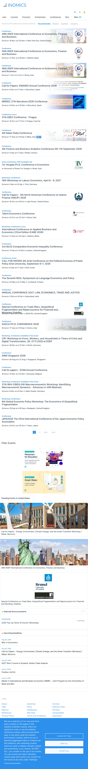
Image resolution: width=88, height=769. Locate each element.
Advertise (31, 704)
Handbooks (32, 710)
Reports (5, 710)
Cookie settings (64, 736)
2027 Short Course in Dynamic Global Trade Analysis (25, 663)
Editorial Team (58, 707)
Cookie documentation (12, 763)
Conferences (55, 17)
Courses (14, 17)
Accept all (64, 751)
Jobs (4, 17)
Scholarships (40, 17)
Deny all (64, 743)
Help (4, 707)
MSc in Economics (10, 642)
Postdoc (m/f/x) (8, 672)
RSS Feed (31, 713)
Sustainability (58, 713)
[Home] (14, 5)
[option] (44, 621)
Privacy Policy (8, 716)
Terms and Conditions (36, 716)
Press (29, 707)
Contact (55, 704)
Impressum (57, 716)
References (6, 713)
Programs (26, 17)
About (4, 704)
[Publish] (79, 12)
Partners (56, 710)
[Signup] (84, 12)
